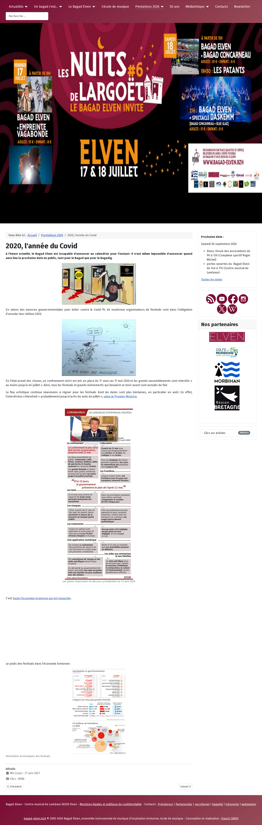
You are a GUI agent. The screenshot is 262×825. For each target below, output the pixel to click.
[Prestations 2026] (161, 6)
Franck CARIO (229, 818)
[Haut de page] (255, 818)
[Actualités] (25, 6)
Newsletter (242, 7)
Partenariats (184, 804)
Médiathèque (195, 7)
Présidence (165, 804)
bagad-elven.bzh (35, 818)
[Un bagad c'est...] (60, 6)
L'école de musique (115, 7)
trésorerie (232, 804)
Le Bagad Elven (79, 7)
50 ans (174, 7)
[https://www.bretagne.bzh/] (227, 397)
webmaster (249, 804)
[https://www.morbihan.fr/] (227, 372)
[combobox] (27, 16)
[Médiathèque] (206, 6)
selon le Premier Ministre (120, 396)
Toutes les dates (211, 279)
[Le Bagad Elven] (93, 6)
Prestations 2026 (147, 7)
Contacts (221, 7)
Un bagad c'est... (46, 7)
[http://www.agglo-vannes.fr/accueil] (227, 351)
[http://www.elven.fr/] (227, 336)
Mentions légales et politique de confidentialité (111, 804)
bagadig (217, 804)
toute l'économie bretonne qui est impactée (42, 598)
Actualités (16, 7)
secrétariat (202, 804)
